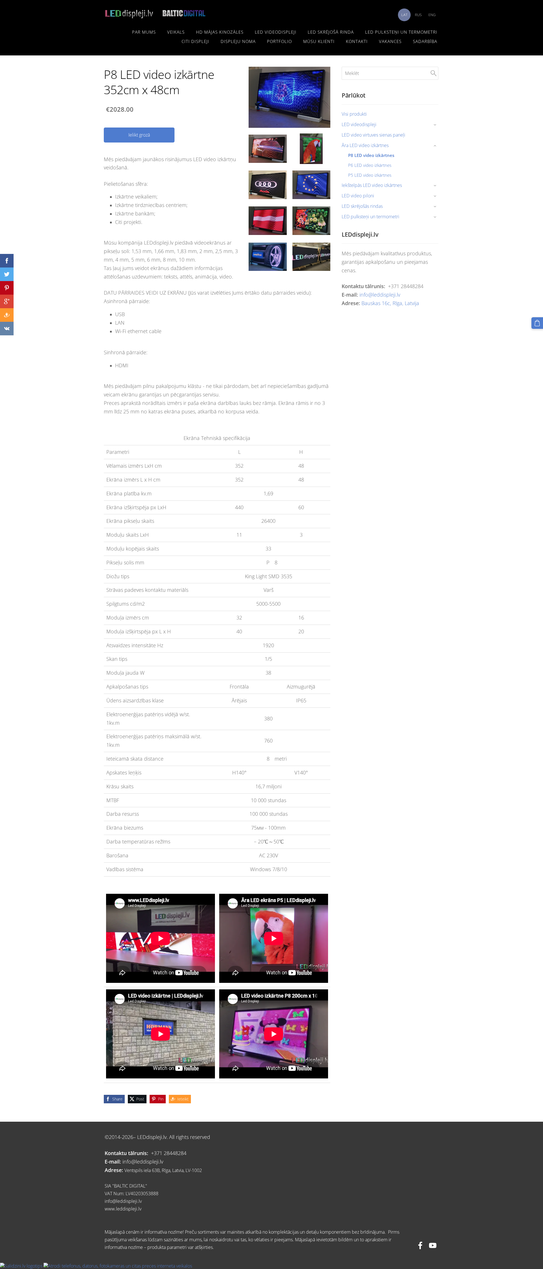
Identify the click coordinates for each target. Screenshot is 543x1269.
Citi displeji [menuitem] (195, 41)
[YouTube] (432, 1245)
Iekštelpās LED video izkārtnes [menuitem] (372, 185)
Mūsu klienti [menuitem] (319, 41)
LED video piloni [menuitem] (358, 196)
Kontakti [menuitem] (357, 41)
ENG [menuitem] (432, 14)
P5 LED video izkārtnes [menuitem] (369, 175)
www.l (111, 1209)
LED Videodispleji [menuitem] (275, 32)
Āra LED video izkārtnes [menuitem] (365, 145)
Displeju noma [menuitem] (238, 41)
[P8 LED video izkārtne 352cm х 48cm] (267, 148)
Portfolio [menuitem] (279, 41)
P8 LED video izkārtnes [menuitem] (371, 155)
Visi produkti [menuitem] (354, 114)
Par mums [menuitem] (144, 32)
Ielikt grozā (139, 135)
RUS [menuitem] (418, 14)
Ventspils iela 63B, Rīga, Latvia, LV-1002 (163, 1170)
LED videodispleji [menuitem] (359, 124)
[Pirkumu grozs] (537, 323)
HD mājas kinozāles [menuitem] (220, 32)
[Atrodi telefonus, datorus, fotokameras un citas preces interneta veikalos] (118, 1266)
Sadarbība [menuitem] (425, 41)
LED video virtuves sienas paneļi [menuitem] (373, 135)
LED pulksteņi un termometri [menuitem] (401, 32)
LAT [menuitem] (404, 14)
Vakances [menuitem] (390, 41)
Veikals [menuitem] (176, 32)
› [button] (435, 125)
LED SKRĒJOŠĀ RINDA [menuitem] (331, 32)
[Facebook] (420, 1245)
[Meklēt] (433, 73)
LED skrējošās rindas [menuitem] (362, 206)
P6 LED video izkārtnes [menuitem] (369, 165)
